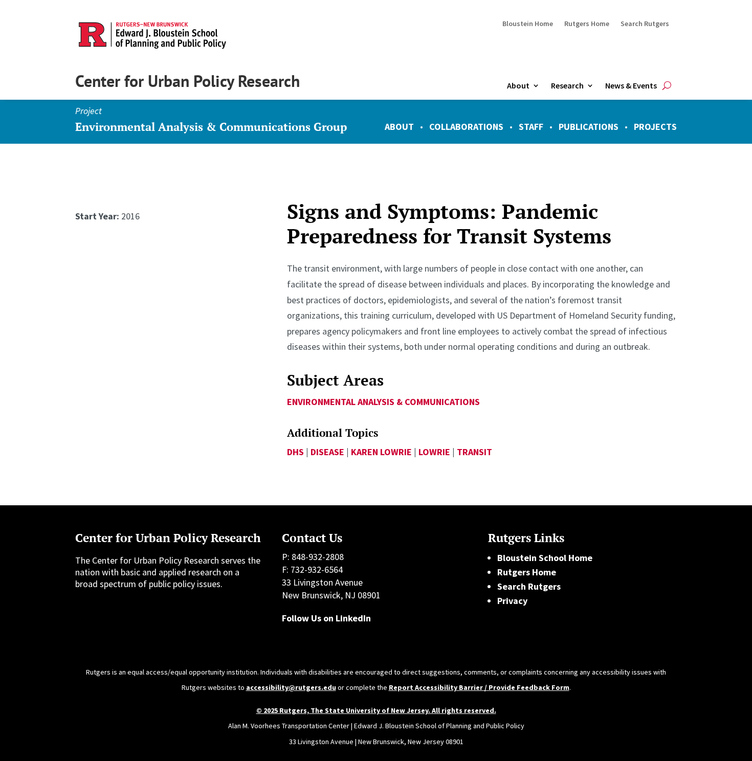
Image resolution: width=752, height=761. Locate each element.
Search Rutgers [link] (645, 24)
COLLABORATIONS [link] (466, 126)
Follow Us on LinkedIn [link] (326, 618)
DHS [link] (295, 452)
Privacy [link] (512, 601)
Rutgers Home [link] (586, 24)
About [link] (518, 85)
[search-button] (666, 85)
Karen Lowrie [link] (381, 452)
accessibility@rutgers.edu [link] (291, 687)
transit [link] (474, 452)
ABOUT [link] (399, 126)
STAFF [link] (531, 126)
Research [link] (567, 85)
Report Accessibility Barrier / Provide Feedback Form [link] (479, 687)
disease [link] (327, 452)
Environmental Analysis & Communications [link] (383, 402)
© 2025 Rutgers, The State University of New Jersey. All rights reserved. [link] (376, 710)
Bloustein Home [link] (527, 24)
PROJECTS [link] (655, 126)
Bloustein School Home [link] (544, 558)
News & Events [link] (631, 85)
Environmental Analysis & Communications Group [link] (211, 126)
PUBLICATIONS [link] (588, 126)
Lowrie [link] (434, 452)
